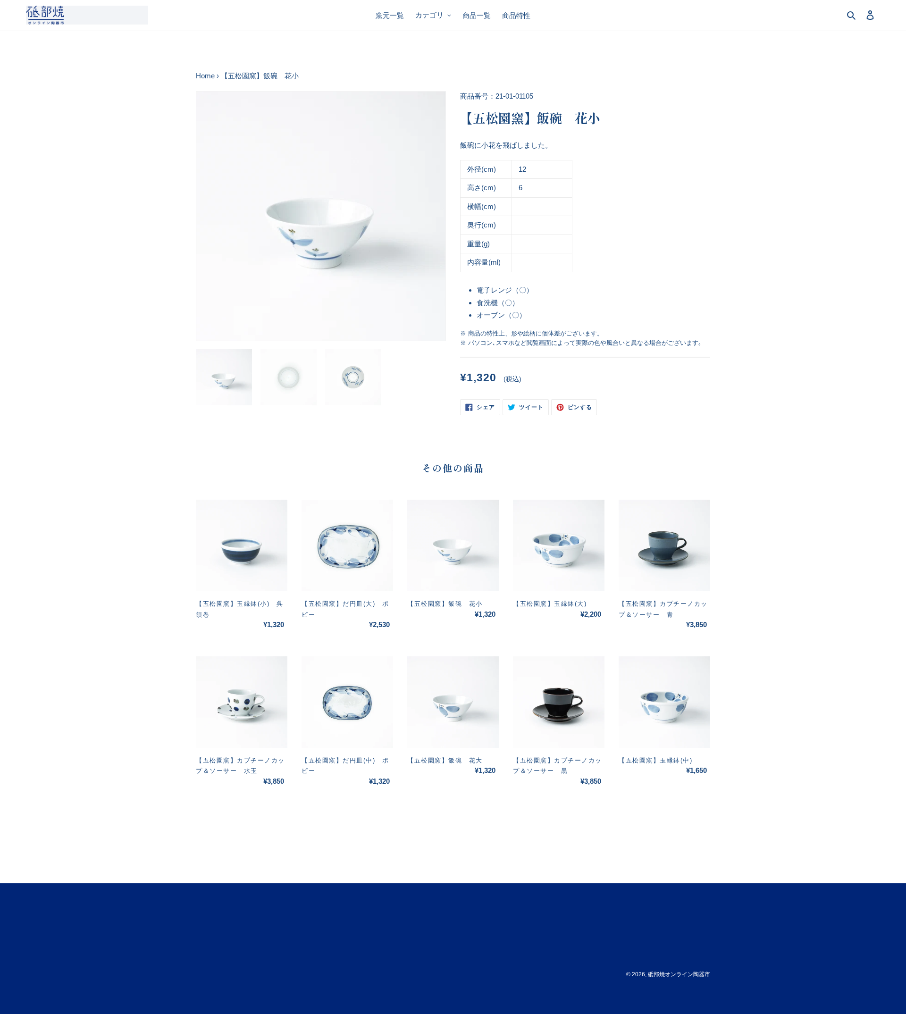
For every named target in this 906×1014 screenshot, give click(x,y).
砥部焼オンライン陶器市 (679, 974)
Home (205, 76)
